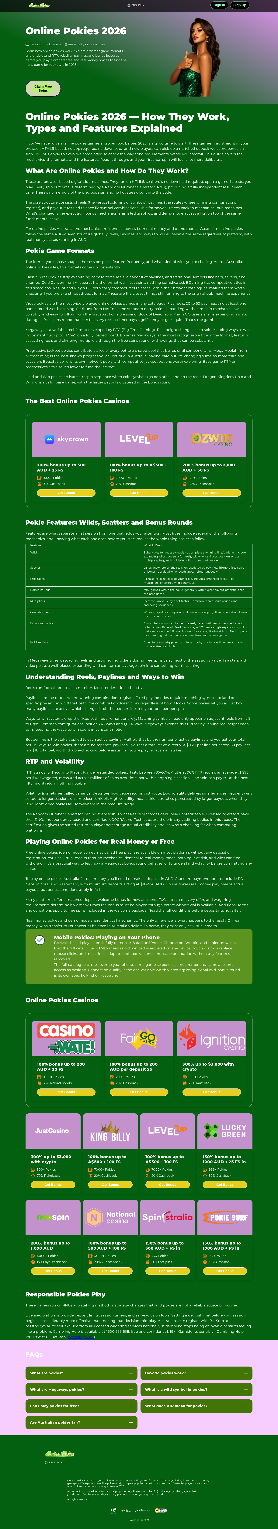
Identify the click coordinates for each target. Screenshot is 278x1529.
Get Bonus (66, 493)
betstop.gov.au (81, 1337)
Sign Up (239, 5)
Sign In (219, 5)
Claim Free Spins (43, 88)
